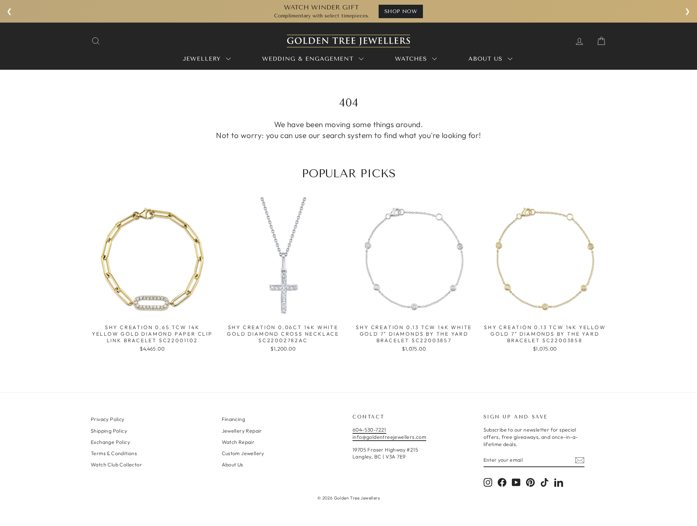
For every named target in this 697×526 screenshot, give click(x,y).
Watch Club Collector (116, 464)
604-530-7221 (369, 429)
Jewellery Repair (242, 431)
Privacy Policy (108, 419)
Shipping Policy (109, 431)
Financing (233, 419)
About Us (232, 464)
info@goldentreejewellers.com (389, 437)
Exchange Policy (110, 442)
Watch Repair (238, 442)
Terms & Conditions (114, 453)
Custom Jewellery (243, 453)
